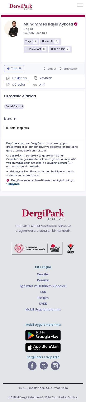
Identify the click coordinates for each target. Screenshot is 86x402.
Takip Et (15, 68)
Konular (43, 280)
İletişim (43, 298)
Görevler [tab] (18, 85)
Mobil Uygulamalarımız (43, 309)
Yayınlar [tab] (45, 78)
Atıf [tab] (41, 85)
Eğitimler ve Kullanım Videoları (43, 286)
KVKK (43, 304)
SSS (43, 292)
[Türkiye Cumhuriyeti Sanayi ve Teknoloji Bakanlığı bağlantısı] (43, 248)
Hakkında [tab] (19, 78)
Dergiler (43, 274)
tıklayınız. (13, 184)
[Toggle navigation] (80, 5)
